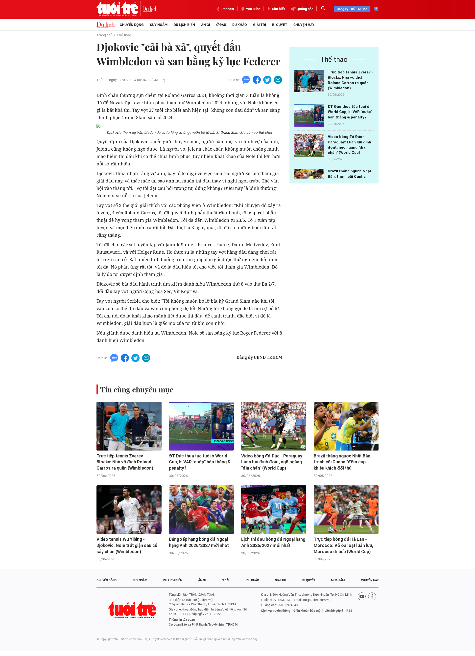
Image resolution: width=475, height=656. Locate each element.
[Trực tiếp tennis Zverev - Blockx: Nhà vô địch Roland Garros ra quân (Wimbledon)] (309, 81)
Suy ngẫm (158, 25)
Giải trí (259, 25)
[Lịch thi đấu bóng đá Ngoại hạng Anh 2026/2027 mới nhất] (273, 509)
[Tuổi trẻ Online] (132, 609)
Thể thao (124, 35)
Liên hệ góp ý (334, 610)
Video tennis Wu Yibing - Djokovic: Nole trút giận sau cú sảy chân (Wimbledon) (126, 545)
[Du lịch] (150, 8)
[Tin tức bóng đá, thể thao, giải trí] (105, 25)
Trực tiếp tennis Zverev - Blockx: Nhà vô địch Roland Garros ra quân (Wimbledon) (124, 462)
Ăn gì (205, 25)
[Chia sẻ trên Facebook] (257, 79)
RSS (349, 610)
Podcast (227, 9)
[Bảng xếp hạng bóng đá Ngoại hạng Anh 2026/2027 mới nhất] (201, 509)
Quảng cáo (305, 9)
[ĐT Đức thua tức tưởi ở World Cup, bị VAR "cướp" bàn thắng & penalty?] (309, 115)
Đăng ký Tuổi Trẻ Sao (352, 9)
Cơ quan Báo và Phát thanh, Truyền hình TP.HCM (203, 624)
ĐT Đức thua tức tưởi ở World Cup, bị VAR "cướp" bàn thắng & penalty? (350, 111)
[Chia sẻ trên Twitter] (267, 79)
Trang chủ (104, 35)
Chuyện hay (303, 25)
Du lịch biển (184, 25)
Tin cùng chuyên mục (136, 389)
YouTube (253, 9)
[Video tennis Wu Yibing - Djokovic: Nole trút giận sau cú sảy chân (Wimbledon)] (129, 509)
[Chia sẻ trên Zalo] (246, 79)
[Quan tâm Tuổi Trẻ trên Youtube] (362, 609)
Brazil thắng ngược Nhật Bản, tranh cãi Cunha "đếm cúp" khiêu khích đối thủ (342, 462)
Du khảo (239, 25)
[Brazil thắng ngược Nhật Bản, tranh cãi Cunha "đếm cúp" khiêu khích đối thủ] (346, 426)
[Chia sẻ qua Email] (278, 79)
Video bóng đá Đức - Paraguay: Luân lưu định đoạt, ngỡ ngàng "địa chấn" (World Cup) (272, 462)
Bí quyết (279, 25)
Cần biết (278, 9)
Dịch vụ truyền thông (275, 610)
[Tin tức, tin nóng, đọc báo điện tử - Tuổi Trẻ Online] (119, 9)
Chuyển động (132, 25)
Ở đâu (221, 25)
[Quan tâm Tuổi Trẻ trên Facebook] (372, 609)
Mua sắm (338, 580)
